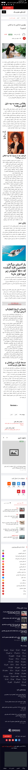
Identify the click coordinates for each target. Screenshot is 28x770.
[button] (2, 2)
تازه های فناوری (22, 567)
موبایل (24, 673)
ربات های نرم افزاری (21, 572)
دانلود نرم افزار (23, 569)
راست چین (4, 746)
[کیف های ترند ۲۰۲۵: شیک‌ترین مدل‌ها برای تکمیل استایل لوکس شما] (24, 626)
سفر (17, 662)
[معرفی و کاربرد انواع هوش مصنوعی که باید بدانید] (24, 639)
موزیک (17, 673)
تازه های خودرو (22, 561)
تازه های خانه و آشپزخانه (20, 559)
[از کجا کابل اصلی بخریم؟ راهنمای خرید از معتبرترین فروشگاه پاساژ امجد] (24, 613)
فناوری (17, 667)
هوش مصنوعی (23, 588)
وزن (24, 679)
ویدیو (24, 594)
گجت (24, 682)
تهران (18, 656)
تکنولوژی (11, 656)
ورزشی (6, 676)
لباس (11, 414)
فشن (16, 414)
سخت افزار (23, 577)
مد (11, 670)
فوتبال (10, 667)
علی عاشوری (11, 746)
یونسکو (23, 685)
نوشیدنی (23, 676)
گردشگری (17, 682)
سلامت (10, 662)
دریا (17, 659)
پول (12, 679)
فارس (6, 664)
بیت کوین (9, 653)
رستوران (23, 662)
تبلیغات (4, 768)
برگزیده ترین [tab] (6, 503)
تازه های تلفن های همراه (21, 556)
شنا (17, 664)
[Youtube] (13, 740)
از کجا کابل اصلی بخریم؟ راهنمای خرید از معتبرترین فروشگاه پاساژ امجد (10, 510)
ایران (12, 650)
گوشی (10, 682)
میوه (11, 673)
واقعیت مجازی (14, 676)
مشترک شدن (8, 8)
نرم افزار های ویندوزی (21, 585)
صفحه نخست (23, 18)
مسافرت (5, 670)
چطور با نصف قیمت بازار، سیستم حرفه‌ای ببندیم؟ (11, 516)
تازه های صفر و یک (19, 12)
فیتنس (24, 670)
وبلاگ (17, 508)
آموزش (18, 18)
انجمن (18, 768)
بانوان (6, 650)
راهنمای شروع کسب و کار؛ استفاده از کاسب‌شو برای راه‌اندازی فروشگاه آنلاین (15, 467)
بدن (24, 653)
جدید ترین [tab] (19, 503)
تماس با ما (11, 768)
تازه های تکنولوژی (15, 535)
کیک (6, 679)
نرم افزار (24, 580)
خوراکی (23, 659)
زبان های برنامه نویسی (21, 575)
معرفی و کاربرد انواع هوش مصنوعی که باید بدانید (17, 2)
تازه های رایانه (23, 564)
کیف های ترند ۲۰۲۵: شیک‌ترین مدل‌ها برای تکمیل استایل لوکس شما (10, 523)
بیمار (24, 656)
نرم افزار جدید (23, 583)
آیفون (24, 650)
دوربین (11, 659)
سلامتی (23, 664)
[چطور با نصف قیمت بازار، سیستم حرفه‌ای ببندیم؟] (24, 619)
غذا (12, 664)
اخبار (18, 650)
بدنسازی (17, 653)
